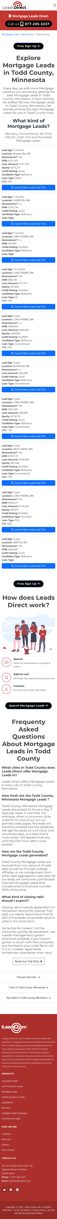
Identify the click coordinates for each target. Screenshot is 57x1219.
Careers (5, 1144)
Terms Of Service (22, 1210)
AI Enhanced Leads (11, 1118)
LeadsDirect (7, 1102)
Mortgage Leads (10, 34)
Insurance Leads (10, 1080)
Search (18, 659)
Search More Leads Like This (30, 187)
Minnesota (27, 34)
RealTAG (6, 1107)
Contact (18, 686)
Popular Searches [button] (27, 977)
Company (6, 1133)
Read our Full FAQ (27, 961)
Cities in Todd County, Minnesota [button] (27, 987)
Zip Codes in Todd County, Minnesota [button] (27, 997)
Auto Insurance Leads (12, 1086)
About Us (6, 1139)
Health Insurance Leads (13, 1097)
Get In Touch (8, 1150)
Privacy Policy (39, 1210)
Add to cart (21, 674)
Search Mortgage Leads (27, 705)
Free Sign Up (27, 46)
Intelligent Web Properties (14, 1113)
